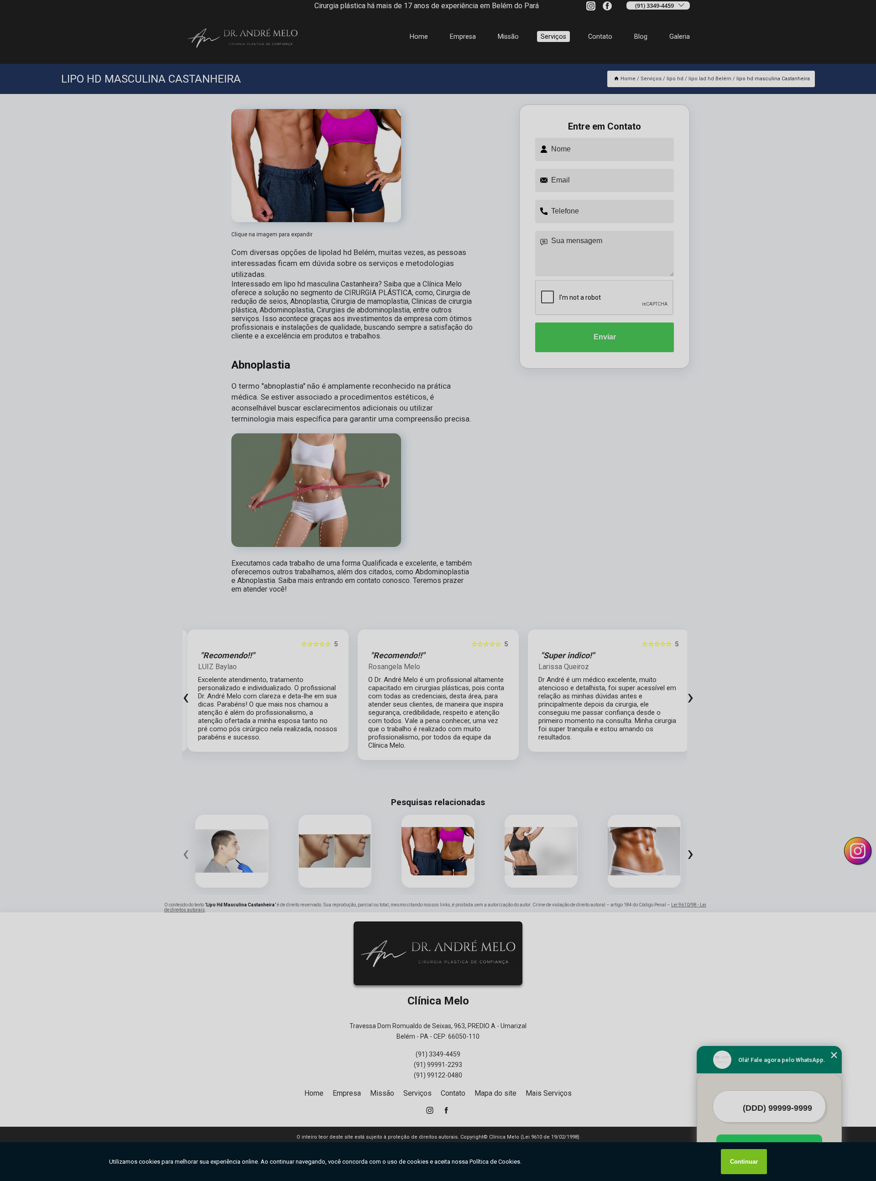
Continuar (744, 1161)
